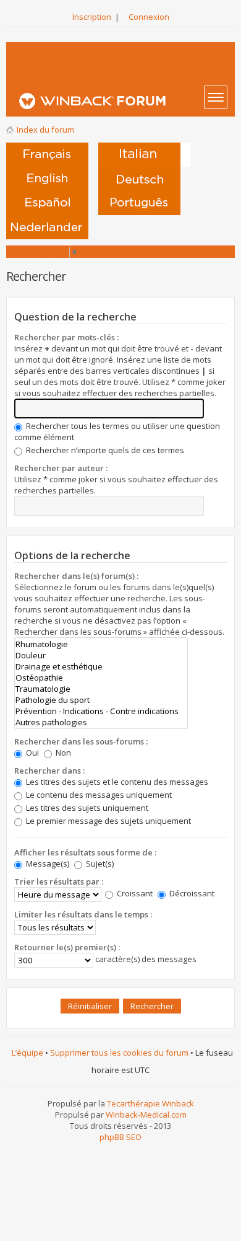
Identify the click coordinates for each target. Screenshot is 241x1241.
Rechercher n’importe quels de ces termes (104, 450)
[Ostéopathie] (101, 677)
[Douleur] (101, 655)
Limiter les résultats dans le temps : (83, 914)
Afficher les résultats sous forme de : (85, 852)
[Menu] (215, 97)
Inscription (91, 16)
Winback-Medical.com (146, 1114)
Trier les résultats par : (58, 881)
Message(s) (47, 863)
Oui (31, 752)
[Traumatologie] (101, 688)
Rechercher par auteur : (61, 468)
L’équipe (27, 1052)
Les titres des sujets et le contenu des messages (116, 781)
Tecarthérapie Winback (150, 1103)
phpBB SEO (120, 1136)
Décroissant (190, 893)
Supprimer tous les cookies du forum (119, 1052)
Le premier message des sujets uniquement (107, 820)
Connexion (149, 16)
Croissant (134, 893)
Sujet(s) (99, 863)
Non (62, 752)
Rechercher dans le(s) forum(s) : (76, 575)
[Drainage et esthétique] (101, 666)
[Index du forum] (124, 101)
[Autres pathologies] (101, 722)
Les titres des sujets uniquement (86, 807)
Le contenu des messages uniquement (98, 794)
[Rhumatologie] (101, 644)
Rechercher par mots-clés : (66, 337)
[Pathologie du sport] (101, 699)
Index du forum (45, 129)
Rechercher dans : (49, 770)
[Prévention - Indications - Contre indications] (101, 711)
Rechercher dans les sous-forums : (81, 741)
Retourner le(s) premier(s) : (67, 947)
